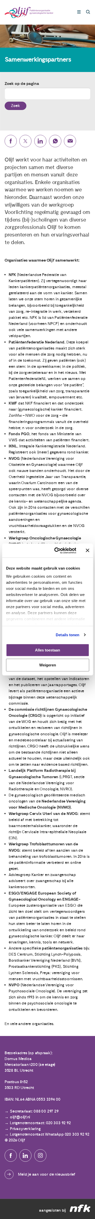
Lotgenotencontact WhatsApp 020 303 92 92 (49, 1134)
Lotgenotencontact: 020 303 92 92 (40, 1122)
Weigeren (47, 665)
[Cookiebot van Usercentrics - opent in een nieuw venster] (56, 550)
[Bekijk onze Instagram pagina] (40, 1155)
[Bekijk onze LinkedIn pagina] (25, 1155)
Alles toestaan (47, 650)
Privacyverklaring (25, 1128)
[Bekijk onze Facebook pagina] (11, 1155)
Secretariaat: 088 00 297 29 (34, 1111)
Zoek (15, 105)
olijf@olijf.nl (20, 1117)
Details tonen (67, 635)
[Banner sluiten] (87, 550)
